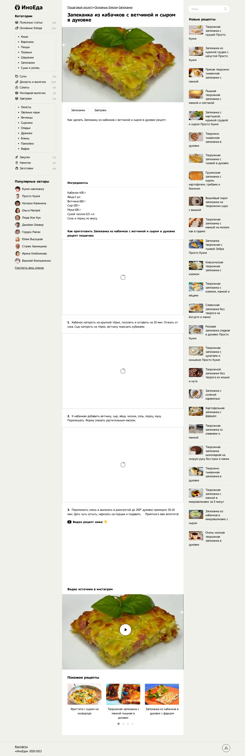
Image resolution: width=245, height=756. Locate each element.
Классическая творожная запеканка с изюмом (206, 268)
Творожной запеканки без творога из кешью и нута (209, 375)
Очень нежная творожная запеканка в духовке (207, 538)
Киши (24, 36)
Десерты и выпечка (33, 82)
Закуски (25, 157)
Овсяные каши (30, 112)
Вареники (27, 42)
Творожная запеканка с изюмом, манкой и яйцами (209, 289)
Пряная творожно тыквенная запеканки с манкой (209, 75)
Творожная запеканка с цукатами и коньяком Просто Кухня (205, 353)
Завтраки (100, 110)
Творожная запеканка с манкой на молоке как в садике (209, 225)
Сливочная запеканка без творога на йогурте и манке (207, 311)
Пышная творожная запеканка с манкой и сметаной (205, 97)
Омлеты (26, 107)
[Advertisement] (122, 151)
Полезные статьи (31, 22)
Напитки (25, 162)
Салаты (24, 87)
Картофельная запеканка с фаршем (215, 412)
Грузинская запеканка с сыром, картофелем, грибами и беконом (205, 180)
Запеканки (78, 110)
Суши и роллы (30, 68)
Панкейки (27, 143)
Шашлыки (27, 57)
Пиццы (25, 47)
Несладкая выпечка (32, 93)
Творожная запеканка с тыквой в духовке (217, 159)
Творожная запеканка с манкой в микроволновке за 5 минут (206, 495)
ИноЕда (32, 7)
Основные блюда (31, 28)
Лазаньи (26, 52)
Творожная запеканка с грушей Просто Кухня (207, 32)
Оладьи (25, 128)
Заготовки (26, 168)
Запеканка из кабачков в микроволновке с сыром (208, 517)
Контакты (21, 746)
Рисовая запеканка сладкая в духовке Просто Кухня (209, 332)
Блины (25, 138)
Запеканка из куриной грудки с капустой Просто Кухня (208, 54)
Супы (23, 76)
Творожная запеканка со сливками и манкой (206, 431)
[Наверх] (226, 748)
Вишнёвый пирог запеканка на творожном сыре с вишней (208, 204)
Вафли (25, 148)
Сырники (27, 122)
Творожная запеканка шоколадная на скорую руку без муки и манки (209, 453)
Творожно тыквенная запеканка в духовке (205, 139)
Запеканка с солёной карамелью (213, 394)
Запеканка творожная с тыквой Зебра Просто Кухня (206, 246)
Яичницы (27, 117)
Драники (26, 133)
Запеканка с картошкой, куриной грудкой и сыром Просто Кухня (208, 118)
